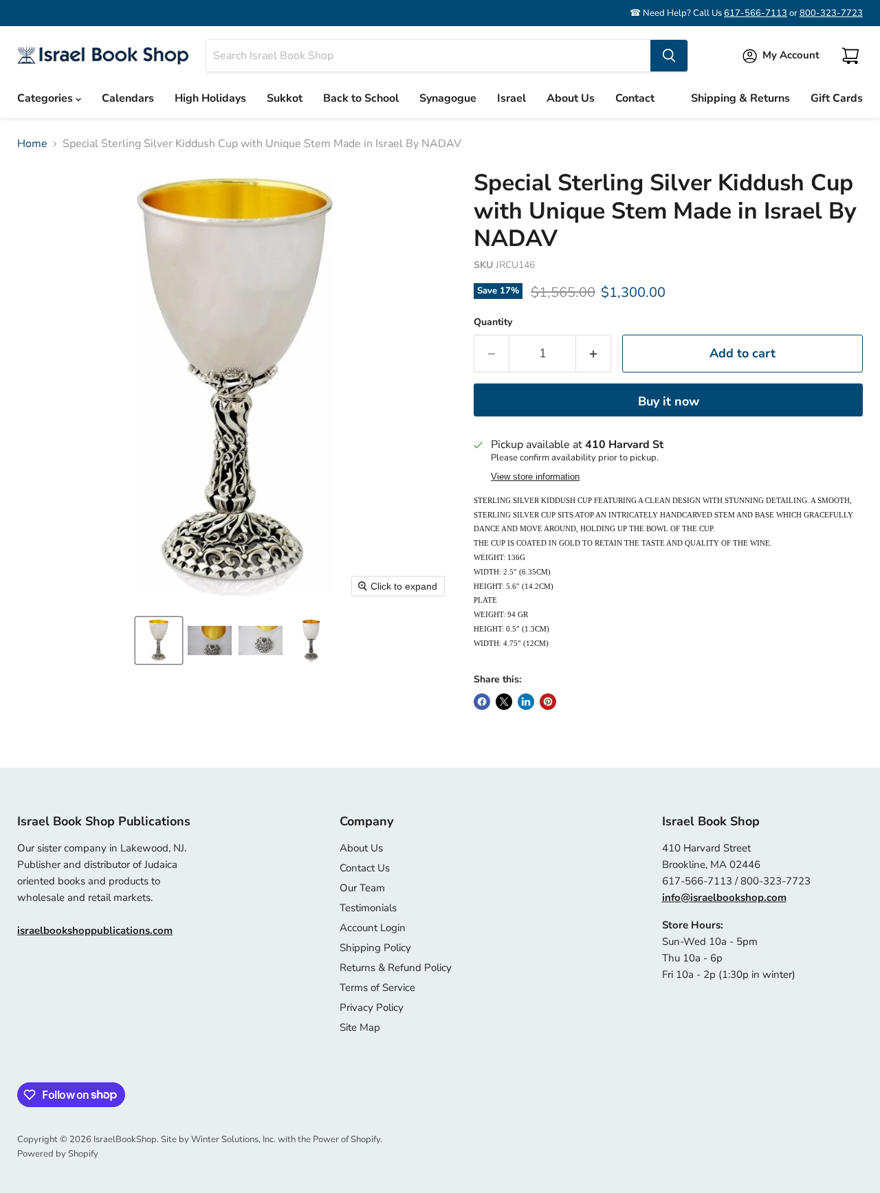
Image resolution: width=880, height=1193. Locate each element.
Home (32, 143)
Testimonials (368, 908)
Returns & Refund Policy (396, 967)
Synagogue (447, 98)
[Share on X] (504, 701)
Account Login (373, 928)
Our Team (362, 888)
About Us (571, 98)
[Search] (669, 55)
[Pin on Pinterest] (548, 701)
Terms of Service (377, 987)
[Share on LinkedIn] (526, 701)
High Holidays (210, 98)
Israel (511, 98)
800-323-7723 (831, 13)
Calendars (128, 98)
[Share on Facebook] (482, 701)
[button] (158, 640)
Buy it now (668, 401)
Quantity (493, 322)
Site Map (360, 1027)
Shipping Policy (375, 948)
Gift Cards (837, 98)
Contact (634, 98)
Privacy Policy (372, 1007)
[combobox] (428, 55)
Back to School (361, 98)
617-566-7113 (755, 13)
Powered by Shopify (57, 1154)
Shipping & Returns (740, 98)
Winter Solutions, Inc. (233, 1139)
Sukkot (284, 98)
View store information (535, 477)
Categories (46, 98)
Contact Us (365, 868)
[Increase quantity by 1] (593, 353)
